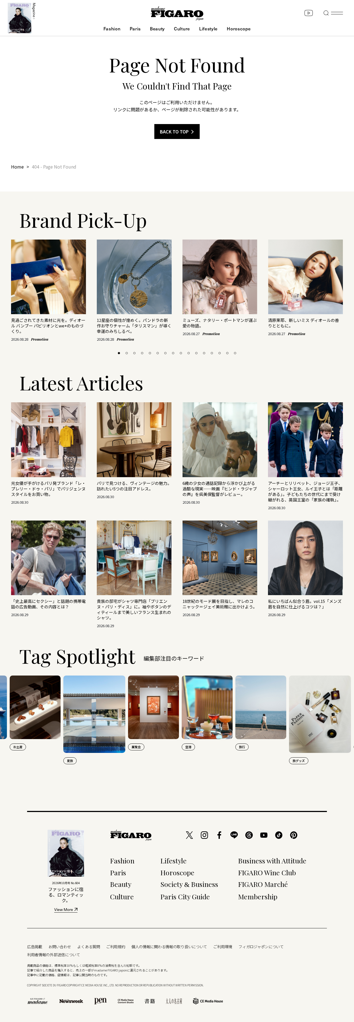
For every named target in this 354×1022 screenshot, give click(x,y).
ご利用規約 (115, 946)
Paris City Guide (185, 896)
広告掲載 (34, 946)
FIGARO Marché (263, 884)
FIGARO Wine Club (267, 872)
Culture (182, 28)
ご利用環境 (222, 946)
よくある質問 (88, 946)
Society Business (189, 884)
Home (17, 166)
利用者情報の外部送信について (53, 954)
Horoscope (239, 28)
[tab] (119, 353)
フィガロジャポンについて (261, 946)
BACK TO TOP (174, 131)
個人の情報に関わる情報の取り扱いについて (169, 946)
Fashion (112, 28)
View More (63, 910)
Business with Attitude (272, 860)
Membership (257, 896)
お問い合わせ (59, 946)
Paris (135, 28)
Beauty (157, 28)
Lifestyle (208, 28)
